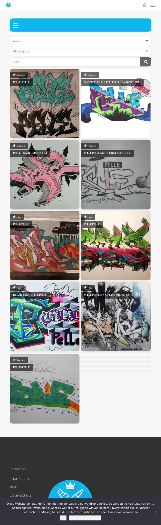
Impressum (19, 478)
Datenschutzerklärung (85, 518)
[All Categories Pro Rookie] (80, 51)
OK (63, 518)
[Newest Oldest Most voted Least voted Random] (80, 41)
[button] (153, 5)
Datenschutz (20, 495)
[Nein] (156, 512)
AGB (14, 487)
